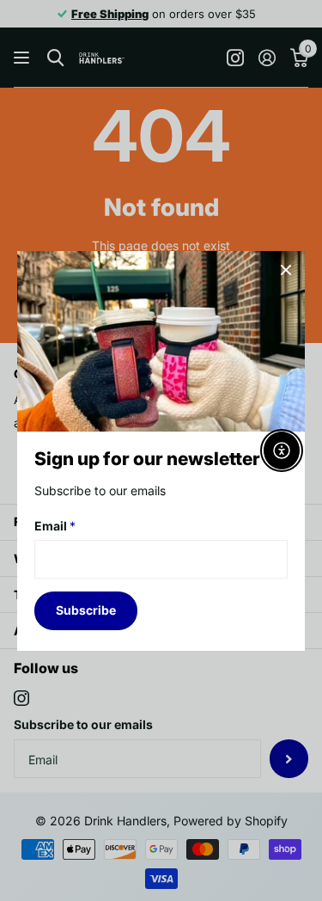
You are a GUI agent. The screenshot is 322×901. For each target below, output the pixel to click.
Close (286, 270)
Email (55, 525)
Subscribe (86, 610)
